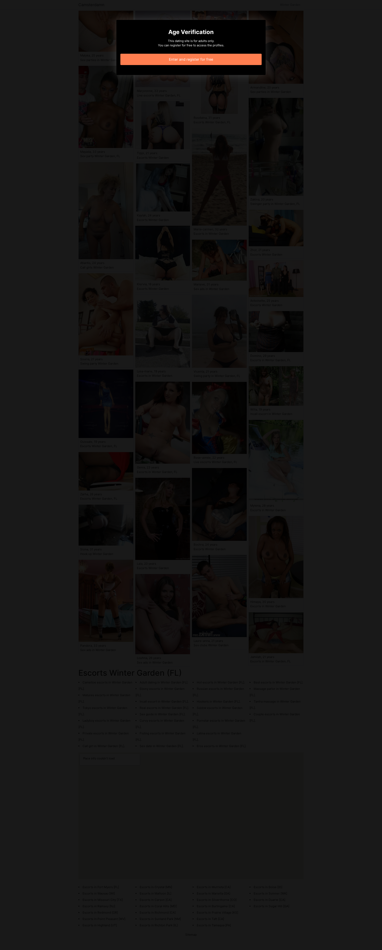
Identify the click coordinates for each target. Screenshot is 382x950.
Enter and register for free (191, 59)
